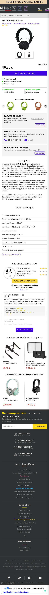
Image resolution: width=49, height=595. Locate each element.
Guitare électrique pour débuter (13, 566)
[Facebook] (9, 578)
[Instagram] (30, 578)
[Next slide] (45, 106)
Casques (11, 15)
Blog (24, 535)
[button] (19, 55)
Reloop (27, 15)
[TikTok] (19, 578)
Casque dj (19, 15)
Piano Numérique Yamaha (24, 569)
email (30, 140)
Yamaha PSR (29, 564)
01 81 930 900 (28, 449)
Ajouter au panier (24, 73)
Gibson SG (7, 564)
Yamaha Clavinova (18, 564)
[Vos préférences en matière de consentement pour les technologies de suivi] (45, 591)
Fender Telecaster (37, 561)
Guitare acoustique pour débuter (35, 566)
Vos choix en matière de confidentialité (26, 588)
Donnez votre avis (24, 281)
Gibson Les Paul (11, 561)
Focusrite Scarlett (40, 564)
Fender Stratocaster (24, 561)
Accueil (4, 15)
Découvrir (40, 125)
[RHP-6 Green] (10, 106)
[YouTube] (40, 578)
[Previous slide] (3, 106)
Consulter (40, 153)
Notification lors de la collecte (16, 592)
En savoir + (24, 290)
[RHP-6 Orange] (38, 106)
